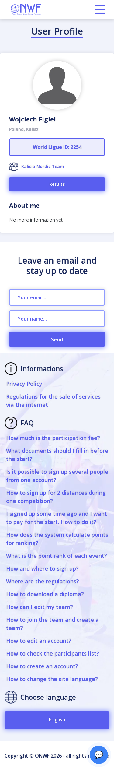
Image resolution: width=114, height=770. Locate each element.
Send (57, 339)
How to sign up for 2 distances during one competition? (56, 497)
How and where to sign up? (42, 568)
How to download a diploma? (45, 594)
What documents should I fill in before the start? (57, 454)
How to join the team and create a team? (52, 623)
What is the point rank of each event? (56, 555)
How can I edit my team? (39, 606)
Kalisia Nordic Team (42, 166)
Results (57, 184)
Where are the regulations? (42, 581)
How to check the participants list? (52, 653)
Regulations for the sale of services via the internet (53, 400)
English (57, 719)
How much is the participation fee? (53, 437)
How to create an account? (42, 666)
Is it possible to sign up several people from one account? (57, 475)
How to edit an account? (38, 640)
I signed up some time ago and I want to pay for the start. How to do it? (56, 518)
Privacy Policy (24, 383)
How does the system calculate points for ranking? (57, 539)
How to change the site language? (52, 679)
